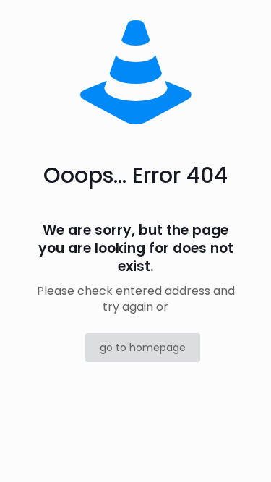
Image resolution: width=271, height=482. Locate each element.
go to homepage (143, 347)
